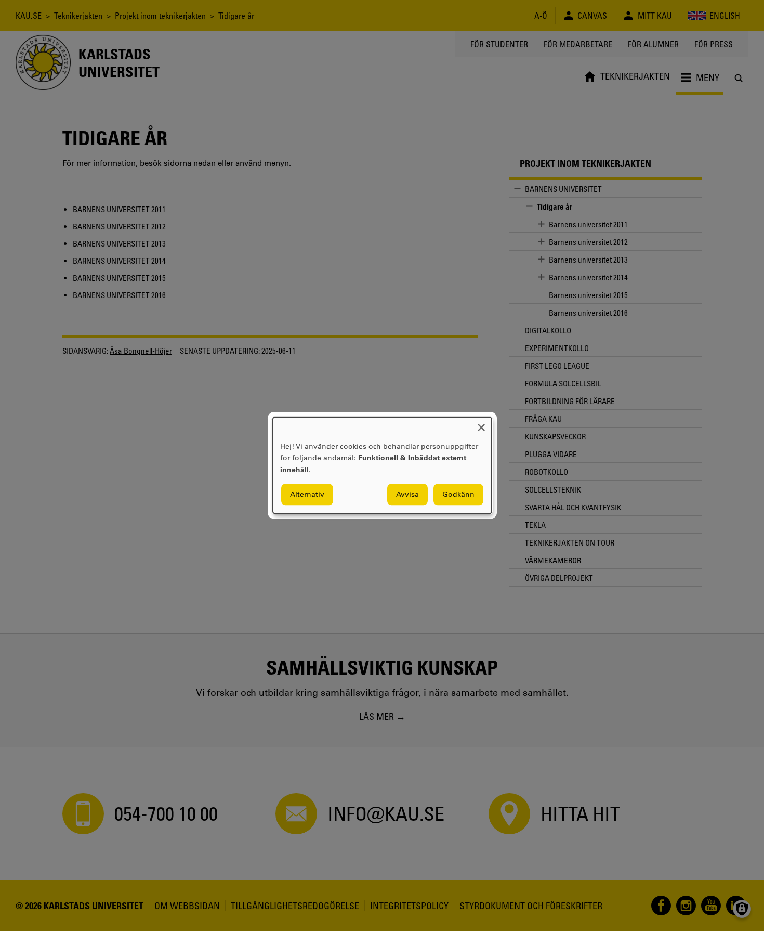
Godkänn (458, 494)
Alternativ (307, 494)
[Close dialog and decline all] (481, 423)
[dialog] (382, 465)
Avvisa (407, 494)
